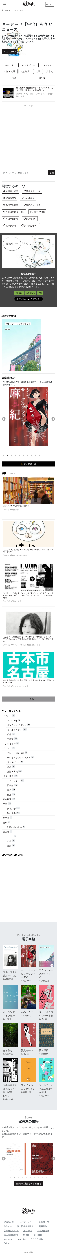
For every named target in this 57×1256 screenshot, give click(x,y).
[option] (28, 416)
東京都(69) (31, 218)
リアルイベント (16, 729)
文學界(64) (10, 225)
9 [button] (35, 455)
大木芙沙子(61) (30, 225)
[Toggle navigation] (5, 4)
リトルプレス (15, 762)
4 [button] (15, 455)
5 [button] (19, 455)
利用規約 (43, 1226)
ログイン (49, 4)
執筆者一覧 (44, 1222)
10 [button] (39, 455)
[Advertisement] (28, 135)
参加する (8, 1226)
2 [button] (7, 455)
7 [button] (27, 455)
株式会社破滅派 (11, 1234)
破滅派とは (9, 1222)
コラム (11, 836)
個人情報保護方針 (25, 1226)
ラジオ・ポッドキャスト (20, 757)
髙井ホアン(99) (33, 191)
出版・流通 (9, 71)
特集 (14, 77)
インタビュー (28, 65)
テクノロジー (15, 780)
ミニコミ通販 (36, 1238)
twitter (26, 1234)
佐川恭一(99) (11, 191)
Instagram (8, 1238)
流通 (11, 794)
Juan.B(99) (28, 198)
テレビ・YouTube (17, 752)
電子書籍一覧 (29, 463)
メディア (47, 65)
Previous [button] (4, 419)
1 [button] (3, 455)
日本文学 (13, 808)
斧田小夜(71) (11, 218)
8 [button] (31, 455)
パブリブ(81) (38, 211)
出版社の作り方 (15, 827)
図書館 (12, 785)
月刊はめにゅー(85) (14, 211)
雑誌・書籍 (14, 771)
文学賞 (49, 71)
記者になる (30, 292)
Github (7, 1243)
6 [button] (23, 455)
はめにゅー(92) (33, 204)
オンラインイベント (18, 725)
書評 (10, 845)
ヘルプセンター (26, 1222)
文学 (38, 71)
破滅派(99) (10, 198)
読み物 (42, 77)
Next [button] (53, 419)
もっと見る (28, 698)
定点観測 (25, 71)
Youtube (22, 1238)
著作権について (11, 1230)
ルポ (10, 841)
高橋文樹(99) (11, 204)
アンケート (13, 720)
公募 (10, 734)
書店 (11, 789)
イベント (9, 65)
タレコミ (19, 292)
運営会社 (27, 1230)
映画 (10, 766)
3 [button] (11, 455)
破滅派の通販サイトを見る (28, 1183)
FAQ (40, 292)
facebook (38, 1234)
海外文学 (13, 813)
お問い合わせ (43, 1230)
